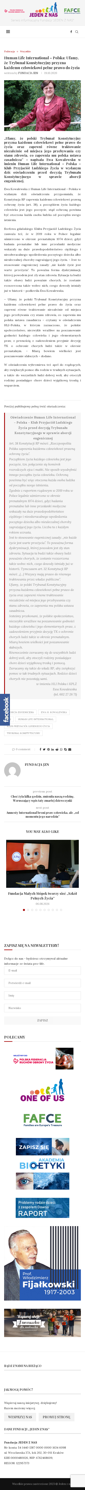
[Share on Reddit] (56, 749)
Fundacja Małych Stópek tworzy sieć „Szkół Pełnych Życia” (42, 895)
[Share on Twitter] (44, 749)
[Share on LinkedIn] (52, 749)
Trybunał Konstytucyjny (23, 733)
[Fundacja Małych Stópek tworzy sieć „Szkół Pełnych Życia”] (42, 864)
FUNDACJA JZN (28, 73)
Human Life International (35, 719)
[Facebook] (71, 32)
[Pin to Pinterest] (48, 749)
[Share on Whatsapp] (61, 749)
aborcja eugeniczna (20, 712)
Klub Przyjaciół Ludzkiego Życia (28, 726)
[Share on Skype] (65, 749)
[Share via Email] (69, 749)
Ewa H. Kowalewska (54, 712)
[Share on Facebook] (40, 749)
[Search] (77, 32)
